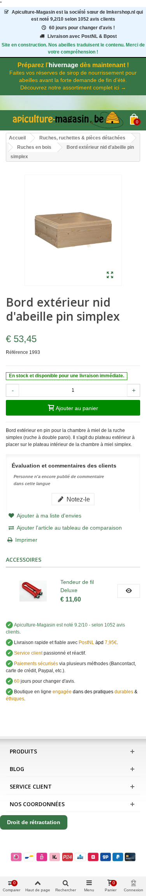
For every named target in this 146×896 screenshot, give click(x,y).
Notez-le (77, 499)
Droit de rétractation (33, 822)
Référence (17, 352)
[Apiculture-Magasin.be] (68, 120)
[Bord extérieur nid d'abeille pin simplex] (110, 275)
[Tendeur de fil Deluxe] (33, 591)
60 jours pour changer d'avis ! (82, 27)
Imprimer (26, 540)
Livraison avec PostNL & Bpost (82, 36)
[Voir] (128, 591)
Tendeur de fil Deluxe (77, 586)
